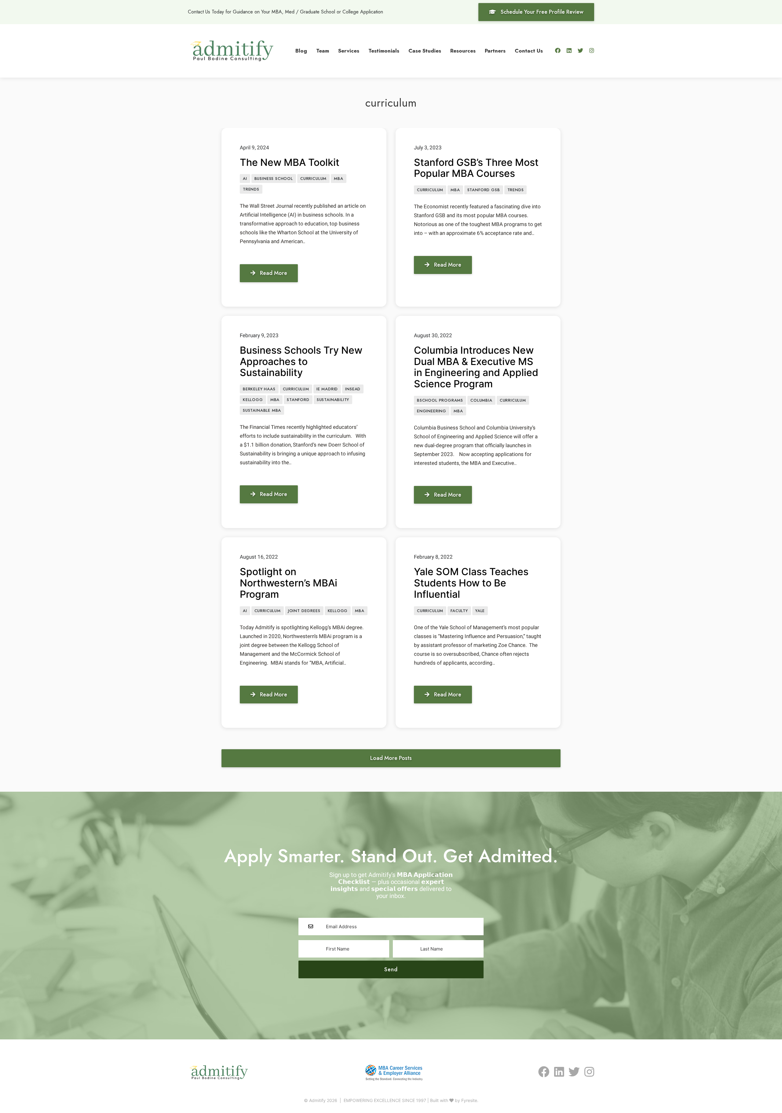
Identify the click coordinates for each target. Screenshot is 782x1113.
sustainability (333, 400)
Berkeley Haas (259, 389)
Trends (251, 189)
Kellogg (253, 400)
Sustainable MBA (262, 410)
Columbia (481, 400)
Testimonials (383, 50)
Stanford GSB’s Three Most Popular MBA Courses (476, 168)
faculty (459, 611)
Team (322, 50)
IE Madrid (327, 389)
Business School (273, 178)
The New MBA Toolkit (289, 162)
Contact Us (529, 50)
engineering (431, 411)
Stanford (298, 400)
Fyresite (469, 1100)
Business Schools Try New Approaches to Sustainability (301, 361)
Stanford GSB (483, 190)
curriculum (313, 178)
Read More (273, 273)
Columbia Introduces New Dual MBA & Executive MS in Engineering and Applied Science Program (476, 367)
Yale (480, 611)
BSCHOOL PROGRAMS (440, 400)
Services (348, 50)
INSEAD (352, 389)
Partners (495, 50)
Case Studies (424, 50)
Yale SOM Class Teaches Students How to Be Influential (471, 583)
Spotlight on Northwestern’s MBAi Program (288, 583)
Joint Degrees (304, 611)
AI (245, 178)
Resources (463, 50)
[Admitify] (232, 50)
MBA (338, 178)
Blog (301, 50)
